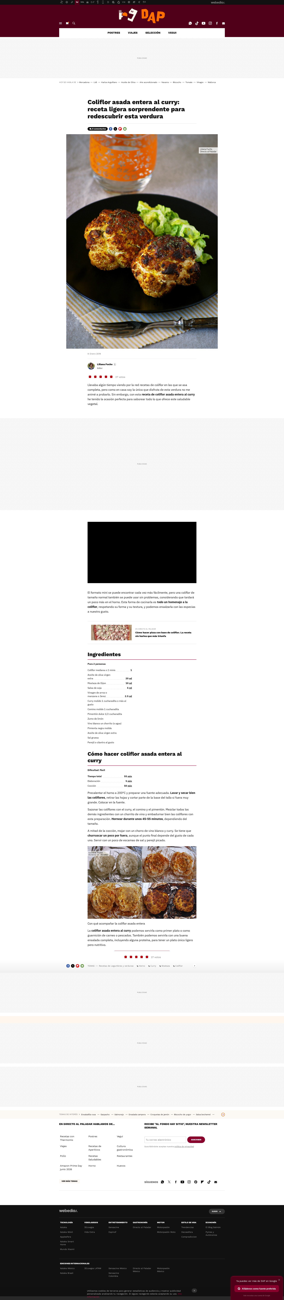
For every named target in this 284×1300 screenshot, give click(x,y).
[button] (106, 364)
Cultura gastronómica (125, 1148)
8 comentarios (99, 129)
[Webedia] (68, 1210)
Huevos (121, 1165)
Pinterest (195, 1181)
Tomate (188, 82)
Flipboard (120, 129)
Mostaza (166, 966)
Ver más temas (69, 1181)
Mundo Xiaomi (67, 1249)
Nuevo (67, 23)
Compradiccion (189, 1237)
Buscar (73, 23)
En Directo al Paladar (145, 629)
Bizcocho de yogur (183, 1114)
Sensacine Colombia (114, 1274)
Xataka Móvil (66, 1232)
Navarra (165, 82)
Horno (142, 966)
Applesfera (65, 1237)
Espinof (112, 1232)
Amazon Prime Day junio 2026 (71, 1167)
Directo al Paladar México (142, 1269)
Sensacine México (118, 1268)
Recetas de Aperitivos (94, 1148)
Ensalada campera (137, 1114)
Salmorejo (119, 1114)
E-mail (223, 23)
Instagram (210, 23)
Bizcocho (177, 82)
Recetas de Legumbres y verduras (116, 966)
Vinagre (200, 82)
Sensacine (114, 1227)
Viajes (63, 1146)
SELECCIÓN (152, 32)
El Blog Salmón (213, 1227)
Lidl (95, 82)
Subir (215, 1211)
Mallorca (212, 82)
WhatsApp (190, 23)
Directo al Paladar (142, 1227)
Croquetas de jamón (160, 1114)
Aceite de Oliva (128, 82)
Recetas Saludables (94, 1158)
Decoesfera (187, 1232)
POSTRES (114, 32)
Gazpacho (105, 1114)
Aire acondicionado (148, 82)
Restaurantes (124, 1156)
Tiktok (197, 23)
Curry (153, 966)
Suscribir (196, 1140)
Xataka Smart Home (67, 1243)
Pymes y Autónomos (211, 1233)
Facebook (216, 23)
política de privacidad (184, 1146)
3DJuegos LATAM (92, 1268)
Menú (60, 23)
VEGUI (172, 32)
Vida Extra (89, 1232)
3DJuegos (89, 1227)
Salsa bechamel (203, 1114)
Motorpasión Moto (166, 1232)
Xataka (63, 1227)
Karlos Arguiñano (109, 82)
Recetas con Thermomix (67, 1138)
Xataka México (67, 1268)
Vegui (120, 1136)
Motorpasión (163, 1227)
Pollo (63, 1156)
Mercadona (84, 82)
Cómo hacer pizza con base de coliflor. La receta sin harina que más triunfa (163, 634)
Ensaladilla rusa (88, 1114)
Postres (92, 1136)
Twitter (115, 129)
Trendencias (187, 1227)
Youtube (203, 23)
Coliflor (179, 966)
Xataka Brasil (66, 1273)
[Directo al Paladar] (142, 16)
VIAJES (133, 32)
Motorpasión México (163, 1269)
